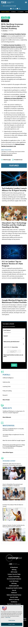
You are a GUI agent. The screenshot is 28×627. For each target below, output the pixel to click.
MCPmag (14, 583)
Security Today (14, 597)
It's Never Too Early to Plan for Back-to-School (13, 505)
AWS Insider (14, 572)
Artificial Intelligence (8, 378)
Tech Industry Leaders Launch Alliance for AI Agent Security (14, 189)
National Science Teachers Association (11, 47)
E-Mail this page (7, 159)
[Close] (21, 606)
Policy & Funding (7, 391)
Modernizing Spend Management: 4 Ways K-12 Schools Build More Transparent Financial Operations (14, 446)
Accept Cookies (12, 624)
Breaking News (5, 20)
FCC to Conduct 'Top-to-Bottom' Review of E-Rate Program (12, 263)
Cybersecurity (6, 382)
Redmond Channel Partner (14, 595)
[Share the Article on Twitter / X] (9, 18)
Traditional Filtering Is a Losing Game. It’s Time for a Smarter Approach (14, 412)
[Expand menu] (26, 3)
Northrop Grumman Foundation (12, 45)
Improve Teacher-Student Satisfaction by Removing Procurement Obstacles (13, 526)
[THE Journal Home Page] (7, 2)
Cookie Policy (7, 617)
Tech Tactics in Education (14, 604)
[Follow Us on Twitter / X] (15, 8)
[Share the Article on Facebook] (2, 18)
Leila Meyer (4, 30)
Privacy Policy (15, 347)
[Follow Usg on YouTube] (17, 8)
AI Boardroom (14, 567)
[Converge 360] (14, 558)
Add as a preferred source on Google (9, 5)
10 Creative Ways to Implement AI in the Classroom (13, 435)
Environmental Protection (14, 579)
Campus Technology (14, 576)
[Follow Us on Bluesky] (11, 8)
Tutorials (13, 11)
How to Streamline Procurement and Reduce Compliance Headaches (12, 485)
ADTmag (14, 569)
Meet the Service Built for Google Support (14, 440)
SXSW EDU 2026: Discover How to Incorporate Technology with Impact (12, 464)
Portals (6, 374)
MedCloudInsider (14, 586)
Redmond (14, 592)
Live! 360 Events (14, 581)
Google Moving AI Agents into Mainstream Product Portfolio (14, 301)
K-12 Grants (20, 11)
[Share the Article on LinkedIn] (5, 18)
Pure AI (14, 590)
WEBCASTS (7, 408)
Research (5, 395)
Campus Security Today (14, 574)
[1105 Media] (14, 564)
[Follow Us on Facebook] (13, 8)
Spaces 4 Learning (14, 599)
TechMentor (14, 602)
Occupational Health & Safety (14, 588)
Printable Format (18, 159)
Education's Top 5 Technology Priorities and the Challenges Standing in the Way (14, 225)
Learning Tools (6, 386)
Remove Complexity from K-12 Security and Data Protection (13, 429)
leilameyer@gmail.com (6, 155)
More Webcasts (7, 417)
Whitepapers (8, 425)
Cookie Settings (11, 620)
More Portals (6, 400)
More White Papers (8, 452)
